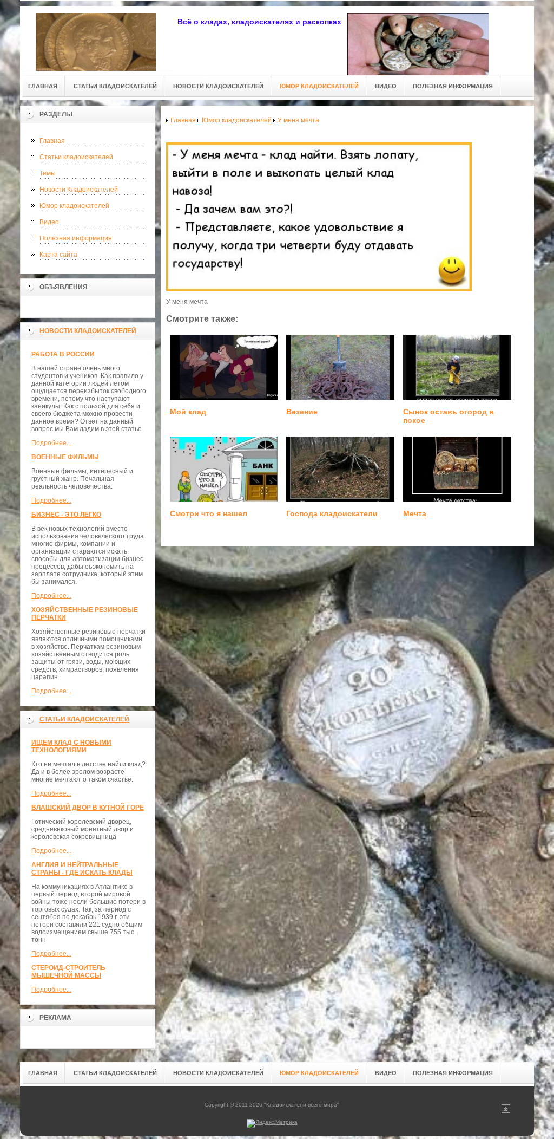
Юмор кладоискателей (74, 206)
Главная (52, 141)
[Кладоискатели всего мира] (96, 38)
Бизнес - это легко (66, 514)
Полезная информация (75, 238)
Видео (49, 222)
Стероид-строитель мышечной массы (68, 971)
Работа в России (63, 354)
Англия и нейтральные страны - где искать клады (82, 868)
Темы (47, 173)
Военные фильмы (65, 457)
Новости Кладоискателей (78, 189)
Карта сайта (58, 254)
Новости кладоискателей (87, 331)
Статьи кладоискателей (76, 157)
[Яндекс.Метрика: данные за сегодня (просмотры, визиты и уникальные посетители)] (272, 1123)
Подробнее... (51, 443)
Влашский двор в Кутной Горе (87, 807)
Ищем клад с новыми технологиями (71, 746)
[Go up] (506, 1111)
